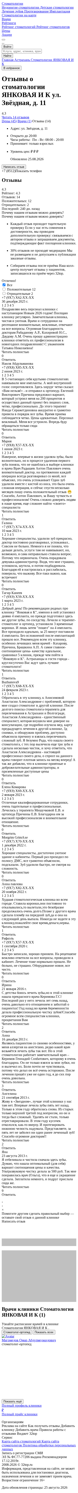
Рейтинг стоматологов (53, 27)
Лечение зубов (13, 11)
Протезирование (37, 11)
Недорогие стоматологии (21, 7)
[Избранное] (3, 39)
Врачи (6, 19)
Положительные (21, 289)
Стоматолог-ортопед (16, 1332)
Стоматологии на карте (19, 15)
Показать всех (44, 1332)
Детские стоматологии (57, 7)
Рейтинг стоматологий (19, 27)
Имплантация (60, 11)
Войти (7, 46)
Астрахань (22, 60)
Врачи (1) (24, 121)
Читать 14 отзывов (15, 117)
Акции (7, 34)
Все (9, 285)
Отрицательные (20, 293)
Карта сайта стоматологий (22, 1441)
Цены (6, 31)
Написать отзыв (13, 166)
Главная (8, 60)
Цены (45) (9, 121)
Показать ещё (12, 1401)
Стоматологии (12, 3)
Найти (7, 55)
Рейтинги (9, 23)
